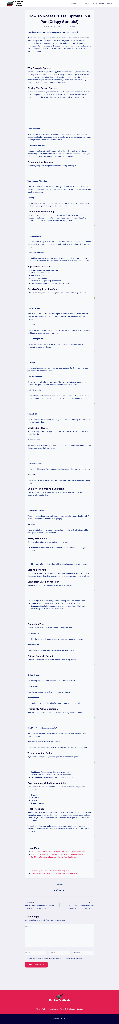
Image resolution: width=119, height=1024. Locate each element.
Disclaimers (53, 1009)
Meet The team (91, 4)
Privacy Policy (41, 1009)
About (101, 4)
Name (28, 953)
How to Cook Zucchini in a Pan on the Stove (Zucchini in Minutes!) (57, 854)
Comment (30, 926)
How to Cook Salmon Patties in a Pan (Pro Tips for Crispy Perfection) (58, 852)
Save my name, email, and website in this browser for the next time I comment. (54, 958)
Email (52, 953)
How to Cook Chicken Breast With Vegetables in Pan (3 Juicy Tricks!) (81, 905)
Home (73, 4)
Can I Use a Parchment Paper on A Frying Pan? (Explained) (54, 857)
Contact (109, 4)
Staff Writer (59, 890)
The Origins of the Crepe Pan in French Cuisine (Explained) (54, 873)
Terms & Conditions (67, 1009)
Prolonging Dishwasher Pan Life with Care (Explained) (52, 871)
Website (77, 953)
